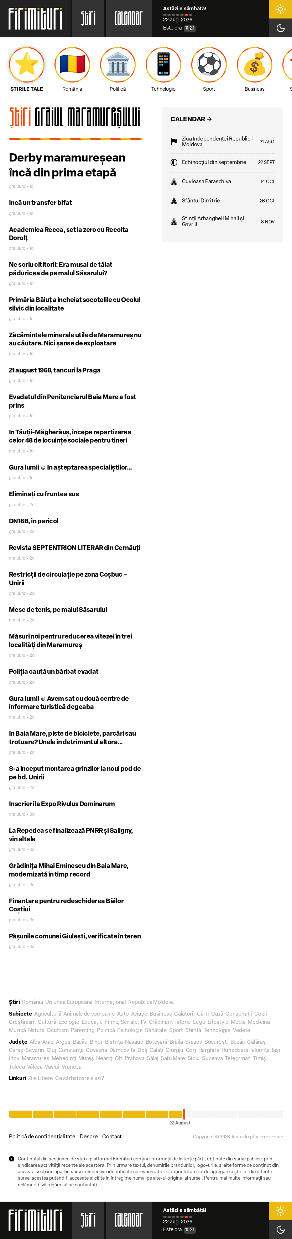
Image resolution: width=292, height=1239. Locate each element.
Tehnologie (217, 1030)
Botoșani (156, 1042)
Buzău (237, 1042)
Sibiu (194, 1058)
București (216, 1042)
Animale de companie (89, 1014)
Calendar (128, 20)
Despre (89, 1137)
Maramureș (35, 1058)
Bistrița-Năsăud (124, 1042)
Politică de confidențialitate (42, 1137)
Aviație (139, 1014)
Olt (118, 1058)
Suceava (212, 1058)
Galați (156, 1050)
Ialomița (260, 1050)
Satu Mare (173, 1058)
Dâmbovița (122, 1050)
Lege (199, 1022)
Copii (260, 1014)
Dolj (142, 1050)
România (32, 1002)
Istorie (183, 1022)
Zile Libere (40, 1078)
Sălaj (152, 1058)
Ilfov (14, 1058)
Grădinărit (161, 1022)
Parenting (82, 1030)
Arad (48, 1042)
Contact (112, 1137)
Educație (92, 1022)
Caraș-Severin (26, 1050)
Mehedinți (64, 1058)
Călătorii (184, 1014)
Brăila (176, 1042)
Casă (217, 1014)
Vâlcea (35, 1067)
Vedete (241, 1030)
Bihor (96, 1042)
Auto (123, 1014)
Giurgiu (174, 1050)
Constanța (71, 1050)
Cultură (47, 1022)
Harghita (208, 1050)
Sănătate (156, 1030)
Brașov (193, 1042)
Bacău (80, 1042)
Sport (176, 1030)
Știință (193, 1030)
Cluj (51, 1050)
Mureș (86, 1058)
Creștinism (22, 1022)
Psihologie (130, 1030)
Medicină (259, 1022)
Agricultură (47, 1014)
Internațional (110, 1002)
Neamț (104, 1058)
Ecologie (68, 1022)
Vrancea (72, 1067)
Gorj (191, 1050)
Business (161, 1014)
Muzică (17, 1030)
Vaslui (52, 1067)
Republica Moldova (151, 1002)
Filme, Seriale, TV (126, 1022)
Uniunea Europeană (69, 1002)
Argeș (63, 1042)
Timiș (259, 1058)
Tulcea (17, 1067)
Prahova (135, 1058)
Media (238, 1022)
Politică (106, 1030)
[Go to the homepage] (35, 18)
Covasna (96, 1050)
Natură (36, 1030)
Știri (88, 20)
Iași (276, 1050)
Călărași (257, 1042)
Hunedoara (234, 1050)
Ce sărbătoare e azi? (79, 1078)
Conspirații (238, 1014)
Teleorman (238, 1058)
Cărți (203, 1014)
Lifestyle (218, 1022)
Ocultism (58, 1030)
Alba (35, 1042)
